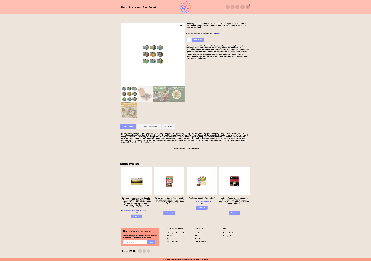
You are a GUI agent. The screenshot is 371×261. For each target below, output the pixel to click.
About (138, 7)
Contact (152, 7)
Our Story (198, 233)
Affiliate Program (200, 241)
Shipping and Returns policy (176, 233)
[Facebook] (233, 7)
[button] (242, 7)
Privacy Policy (228, 236)
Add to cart (198, 40)
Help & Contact (172, 236)
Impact (197, 239)
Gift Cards (170, 239)
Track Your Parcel (172, 241)
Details (218, 33)
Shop (130, 7)
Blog (145, 7)
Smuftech (205, 259)
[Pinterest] (237, 7)
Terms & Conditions (229, 233)
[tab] (128, 126)
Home (124, 7)
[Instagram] (228, 7)
